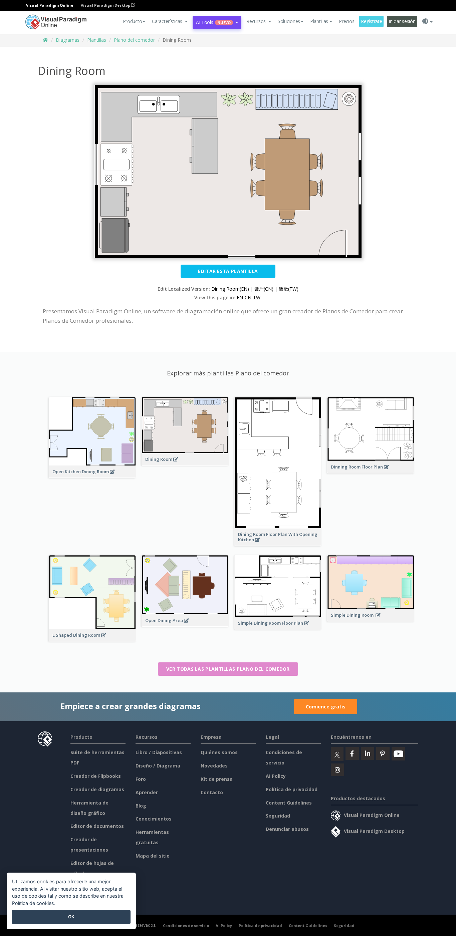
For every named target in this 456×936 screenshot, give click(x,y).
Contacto (212, 792)
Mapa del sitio (153, 856)
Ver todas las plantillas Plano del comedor (228, 669)
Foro (141, 779)
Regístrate (371, 21)
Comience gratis (326, 706)
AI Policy (276, 776)
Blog (141, 806)
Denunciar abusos (287, 829)
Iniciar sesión (402, 21)
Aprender (147, 792)
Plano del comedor (134, 40)
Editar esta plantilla (228, 271)
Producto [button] (132, 21)
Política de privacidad (291, 789)
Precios (346, 21)
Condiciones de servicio (186, 925)
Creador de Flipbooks (95, 776)
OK (71, 916)
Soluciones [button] (289, 21)
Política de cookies (33, 903)
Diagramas (67, 40)
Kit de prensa (217, 779)
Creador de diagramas (97, 789)
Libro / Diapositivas (159, 752)
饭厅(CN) (263, 289)
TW (256, 297)
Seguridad (278, 816)
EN (240, 297)
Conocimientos (154, 819)
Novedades (214, 765)
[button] (169, 21)
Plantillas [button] (319, 21)
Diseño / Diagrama (158, 765)
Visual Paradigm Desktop (106, 5)
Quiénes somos (219, 752)
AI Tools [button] (213, 22)
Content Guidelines (289, 803)
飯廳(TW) (288, 289)
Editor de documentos (97, 826)
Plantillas (96, 40)
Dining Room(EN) (230, 289)
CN (248, 297)
